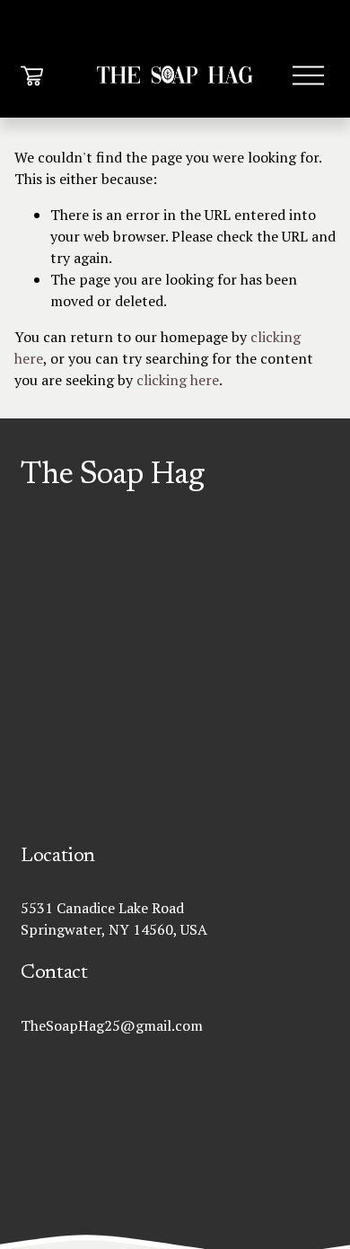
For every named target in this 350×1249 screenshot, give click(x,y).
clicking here (177, 380)
